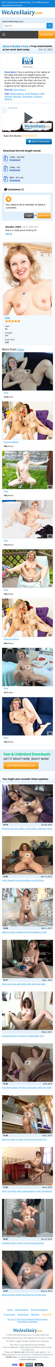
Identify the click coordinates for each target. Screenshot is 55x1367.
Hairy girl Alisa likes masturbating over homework (27, 1191)
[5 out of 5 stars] (35, 135)
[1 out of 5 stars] (22, 135)
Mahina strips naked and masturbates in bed (24, 932)
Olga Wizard (19, 89)
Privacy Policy (9, 1314)
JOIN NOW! (47, 34)
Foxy (25, 46)
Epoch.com (19, 1352)
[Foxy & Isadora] (27, 420)
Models (16, 46)
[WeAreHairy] (27, 1330)
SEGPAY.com (11, 1357)
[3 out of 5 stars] (29, 135)
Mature (8, 99)
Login (29, 215)
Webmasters (23, 1314)
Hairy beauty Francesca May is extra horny (23, 880)
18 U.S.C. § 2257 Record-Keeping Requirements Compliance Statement (27, 1320)
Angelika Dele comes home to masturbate (23, 1243)
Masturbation (17, 93)
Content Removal (27, 1359)
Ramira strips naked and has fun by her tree (24, 1294)
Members (35, 1314)
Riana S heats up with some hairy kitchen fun (24, 1139)
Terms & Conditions (39, 1309)
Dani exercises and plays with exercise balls (23, 984)
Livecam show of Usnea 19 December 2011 (23, 1035)
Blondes (17, 96)
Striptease (27, 96)
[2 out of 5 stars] (25, 135)
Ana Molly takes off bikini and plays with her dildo (27, 1087)
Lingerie (38, 96)
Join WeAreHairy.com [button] (21, 765)
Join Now (44, 215)
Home (5, 46)
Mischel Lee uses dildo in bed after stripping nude (27, 828)
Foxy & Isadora (11, 442)
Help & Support (21, 1309)
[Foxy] (27, 279)
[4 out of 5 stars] (32, 135)
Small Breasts (31, 93)
